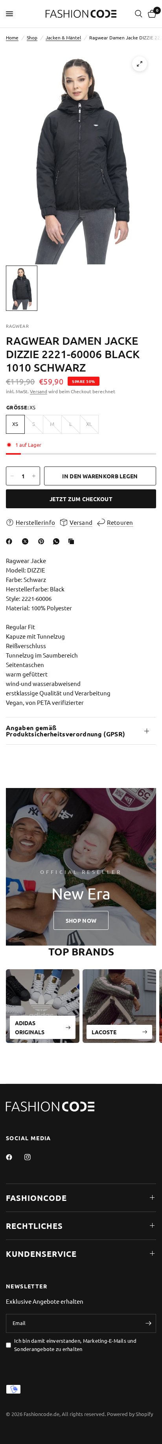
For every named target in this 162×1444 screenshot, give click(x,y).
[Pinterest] (43, 541)
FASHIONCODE (36, 1198)
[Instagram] (33, 1157)
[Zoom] (139, 63)
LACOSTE (104, 1031)
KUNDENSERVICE (41, 1254)
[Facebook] (10, 541)
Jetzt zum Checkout (81, 498)
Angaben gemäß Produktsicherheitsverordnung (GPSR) (65, 730)
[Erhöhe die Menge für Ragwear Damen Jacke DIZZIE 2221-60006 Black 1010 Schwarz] (34, 476)
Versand (38, 391)
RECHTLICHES (34, 1226)
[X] (26, 541)
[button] (81, 920)
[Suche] (138, 14)
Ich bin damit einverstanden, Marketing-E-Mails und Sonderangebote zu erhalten (75, 1344)
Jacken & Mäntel (63, 37)
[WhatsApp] (58, 541)
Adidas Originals (29, 1027)
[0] (150, 14)
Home (12, 37)
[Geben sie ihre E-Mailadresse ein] (148, 1323)
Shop (32, 37)
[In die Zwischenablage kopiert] (72, 541)
